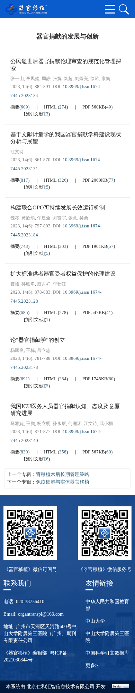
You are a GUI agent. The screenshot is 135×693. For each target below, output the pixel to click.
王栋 (30, 350)
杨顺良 (17, 350)
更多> (92, 665)
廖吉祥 (44, 284)
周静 (46, 78)
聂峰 (14, 284)
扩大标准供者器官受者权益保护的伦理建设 (63, 274)
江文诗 (17, 151)
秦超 (68, 78)
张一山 (17, 78)
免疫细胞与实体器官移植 (62, 482)
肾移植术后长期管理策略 (62, 474)
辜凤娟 (32, 78)
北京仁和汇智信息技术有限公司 (60, 686)
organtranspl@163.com (41, 614)
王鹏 (30, 423)
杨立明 (44, 423)
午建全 (44, 217)
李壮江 (59, 284)
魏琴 (14, 217)
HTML (51, 107)
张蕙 (72, 217)
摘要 (14, 107)
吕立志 (44, 350)
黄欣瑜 (28, 217)
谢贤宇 (59, 217)
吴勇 (83, 217)
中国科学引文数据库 (107, 653)
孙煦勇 (28, 284)
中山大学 (95, 621)
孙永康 (59, 423)
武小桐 (106, 423)
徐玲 (94, 78)
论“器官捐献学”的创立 (37, 340)
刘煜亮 (81, 78)
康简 (105, 78)
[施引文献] (34, 113)
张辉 (57, 78)
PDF (93, 107)
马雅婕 (17, 423)
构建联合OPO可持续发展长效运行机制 (57, 207)
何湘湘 (75, 423)
